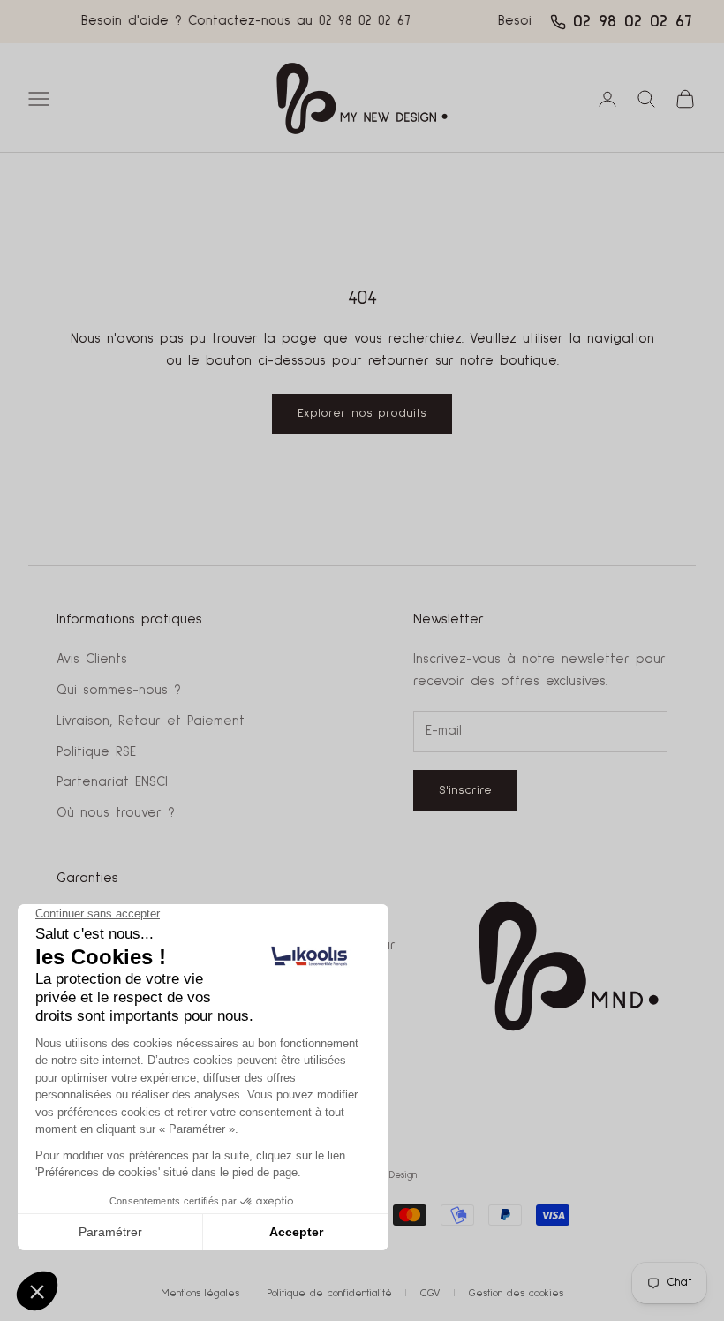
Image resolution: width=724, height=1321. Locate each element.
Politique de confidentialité (330, 1293)
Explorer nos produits (362, 413)
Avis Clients (92, 659)
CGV (430, 1293)
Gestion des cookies (516, 1293)
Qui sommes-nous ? (119, 690)
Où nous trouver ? (116, 812)
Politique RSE (96, 752)
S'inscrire (465, 790)
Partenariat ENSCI (112, 782)
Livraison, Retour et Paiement (151, 721)
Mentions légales (200, 1293)
